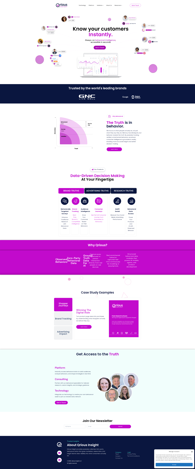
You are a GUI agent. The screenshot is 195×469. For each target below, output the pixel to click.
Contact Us (118, 458)
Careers (117, 456)
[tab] (71, 191)
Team (117, 454)
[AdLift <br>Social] (117, 201)
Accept (174, 464)
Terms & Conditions (133, 456)
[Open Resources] (121, 5)
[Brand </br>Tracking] (75, 201)
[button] (192, 451)
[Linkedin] (59, 460)
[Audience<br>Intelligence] (85, 201)
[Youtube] (59, 453)
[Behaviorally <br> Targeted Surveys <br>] (64, 201)
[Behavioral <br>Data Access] (131, 201)
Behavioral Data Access (132, 211)
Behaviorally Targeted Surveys (66, 211)
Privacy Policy (131, 454)
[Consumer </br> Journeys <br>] (99, 201)
